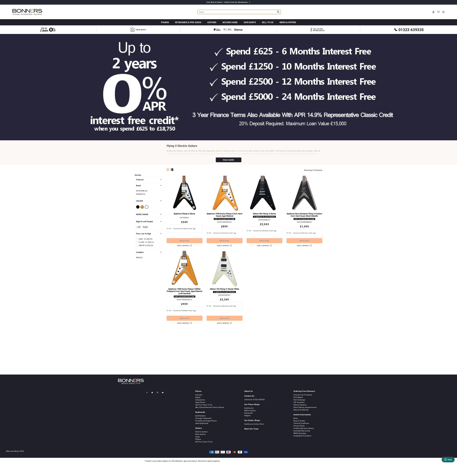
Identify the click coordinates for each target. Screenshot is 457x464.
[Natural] (142, 207)
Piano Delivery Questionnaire (305, 407)
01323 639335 (411, 29)
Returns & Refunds (300, 410)
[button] (443, 12)
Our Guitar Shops (252, 420)
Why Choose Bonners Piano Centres (209, 407)
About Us (248, 391)
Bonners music (13, 451)
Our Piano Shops (252, 404)
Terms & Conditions (301, 423)
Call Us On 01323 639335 (254, 399)
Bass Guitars (200, 434)
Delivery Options (300, 405)
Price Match (298, 397)
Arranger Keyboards (203, 418)
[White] (147, 207)
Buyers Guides (299, 421)
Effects (198, 439)
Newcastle (248, 413)
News (295, 418)
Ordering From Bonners (304, 391)
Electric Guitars (201, 432)
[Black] (138, 207)
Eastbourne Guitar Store (254, 424)
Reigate (247, 415)
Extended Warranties (301, 431)
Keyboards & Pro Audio (188, 22)
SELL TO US (267, 22)
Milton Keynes (250, 410)
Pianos (165, 22)
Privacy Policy (299, 426)
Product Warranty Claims (303, 428)
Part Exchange (299, 400)
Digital (197, 397)
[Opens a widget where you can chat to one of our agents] (448, 460)
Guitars (211, 22)
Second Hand (230, 22)
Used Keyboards (201, 423)
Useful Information (302, 414)
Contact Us (249, 396)
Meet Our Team (251, 429)
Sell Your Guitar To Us (204, 442)
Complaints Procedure (302, 436)
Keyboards (200, 412)
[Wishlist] (438, 12)
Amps (197, 437)
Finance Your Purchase (302, 395)
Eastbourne (249, 408)
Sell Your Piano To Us (203, 405)
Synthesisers (200, 416)
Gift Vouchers (299, 402)
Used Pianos (200, 402)
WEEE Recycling (299, 433)
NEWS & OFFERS (288, 22)
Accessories (200, 400)
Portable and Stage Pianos (206, 421)
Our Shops (250, 22)
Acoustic (198, 395)
